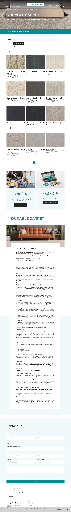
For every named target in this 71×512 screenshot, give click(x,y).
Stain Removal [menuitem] (49, 492)
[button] (63, 6)
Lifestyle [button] (35, 40)
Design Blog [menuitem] (39, 500)
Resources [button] (12, 6)
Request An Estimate (58, 6)
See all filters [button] (18, 43)
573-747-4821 (18, 1)
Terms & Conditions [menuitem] (58, 500)
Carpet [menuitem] (29, 497)
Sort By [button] (17, 51)
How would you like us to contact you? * (13, 446)
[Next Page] (40, 162)
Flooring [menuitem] (29, 492)
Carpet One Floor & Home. (15, 505)
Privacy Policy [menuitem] (58, 502)
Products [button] (6, 6)
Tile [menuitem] (29, 501)
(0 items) (67, 6)
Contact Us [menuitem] (58, 497)
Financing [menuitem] (30, 505)
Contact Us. (27, 31)
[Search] (54, 36)
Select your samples (49, 202)
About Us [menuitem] (57, 492)
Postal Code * (8, 459)
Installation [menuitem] (49, 502)
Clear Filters (27, 46)
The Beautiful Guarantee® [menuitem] (49, 498)
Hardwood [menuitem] (30, 495)
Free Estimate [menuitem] (30, 503)
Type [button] (27, 40)
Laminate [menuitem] (30, 499)
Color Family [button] (45, 40)
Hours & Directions (50, 6)
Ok (58, 509)
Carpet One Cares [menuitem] (59, 495)
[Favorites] (65, 6)
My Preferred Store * (40, 459)
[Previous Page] (31, 162)
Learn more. (31, 510)
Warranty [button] (55, 40)
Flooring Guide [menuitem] (49, 495)
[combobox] (34, 36)
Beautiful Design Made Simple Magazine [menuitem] (40, 497)
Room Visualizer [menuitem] (40, 492)
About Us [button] (19, 6)
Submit (35, 481)
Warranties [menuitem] (49, 500)
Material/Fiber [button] (17, 40)
